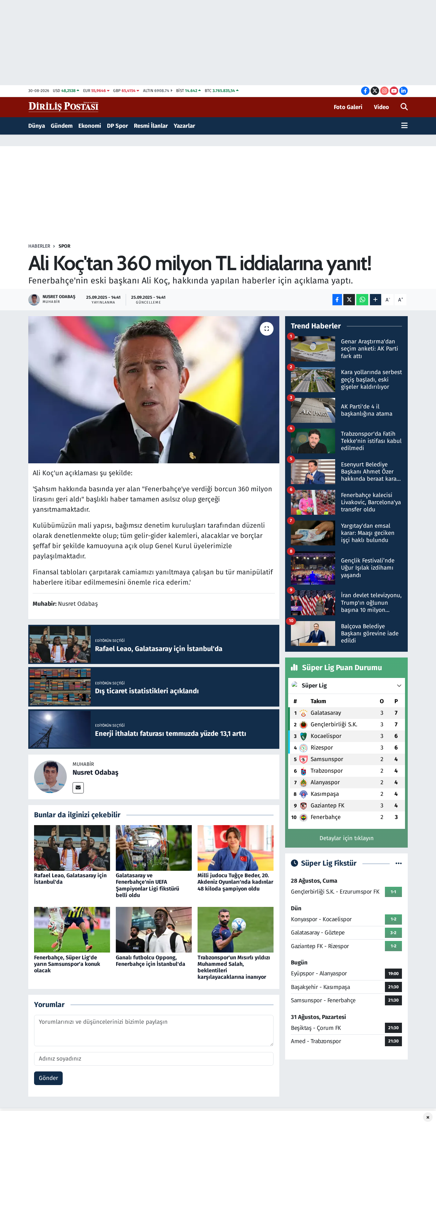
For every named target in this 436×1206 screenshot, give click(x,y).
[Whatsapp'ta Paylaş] (362, 299)
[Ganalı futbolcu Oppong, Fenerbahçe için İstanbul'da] (154, 929)
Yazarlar (184, 125)
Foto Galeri (348, 107)
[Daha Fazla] (375, 299)
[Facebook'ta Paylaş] (337, 299)
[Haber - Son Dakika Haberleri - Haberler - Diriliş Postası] (63, 106)
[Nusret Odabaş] (50, 776)
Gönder (48, 1078)
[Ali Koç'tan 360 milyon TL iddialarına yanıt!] (153, 389)
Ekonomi (89, 125)
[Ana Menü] (404, 126)
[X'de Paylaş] (349, 299)
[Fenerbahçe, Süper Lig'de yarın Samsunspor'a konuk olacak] (72, 929)
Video (381, 107)
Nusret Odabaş (96, 772)
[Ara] (404, 107)
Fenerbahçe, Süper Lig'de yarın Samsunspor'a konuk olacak (67, 964)
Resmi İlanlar (151, 125)
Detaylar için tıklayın (347, 838)
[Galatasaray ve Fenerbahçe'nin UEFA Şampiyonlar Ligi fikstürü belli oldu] (154, 847)
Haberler (39, 246)
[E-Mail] (78, 787)
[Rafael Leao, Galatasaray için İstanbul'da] (72, 847)
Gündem (62, 125)
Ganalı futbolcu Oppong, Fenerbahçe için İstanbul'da (150, 960)
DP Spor (117, 125)
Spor (65, 246)
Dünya (36, 125)
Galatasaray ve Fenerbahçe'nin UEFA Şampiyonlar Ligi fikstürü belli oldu (147, 885)
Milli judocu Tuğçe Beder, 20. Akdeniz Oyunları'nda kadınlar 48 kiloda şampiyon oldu (235, 882)
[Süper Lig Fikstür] (398, 863)
